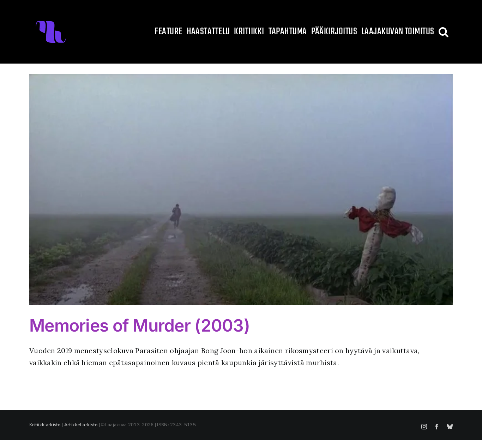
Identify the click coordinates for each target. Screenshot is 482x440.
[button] (443, 32)
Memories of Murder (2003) (139, 325)
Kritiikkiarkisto (45, 425)
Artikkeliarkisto (81, 425)
